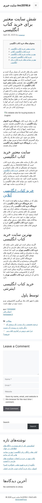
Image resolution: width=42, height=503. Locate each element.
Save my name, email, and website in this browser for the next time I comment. (22, 399)
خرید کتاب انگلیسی (10, 170)
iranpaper (11, 309)
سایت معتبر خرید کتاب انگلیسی (23, 49)
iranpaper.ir (8, 314)
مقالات (8, 321)
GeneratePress (21, 499)
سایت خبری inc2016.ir (16, 5)
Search (6, 422)
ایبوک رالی (7, 312)
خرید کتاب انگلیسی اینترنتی (21, 57)
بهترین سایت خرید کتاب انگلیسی (23, 54)
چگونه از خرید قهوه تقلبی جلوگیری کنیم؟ (19, 465)
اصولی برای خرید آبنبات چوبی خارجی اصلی (20, 469)
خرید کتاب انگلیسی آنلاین (20, 52)
